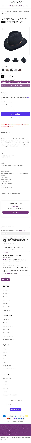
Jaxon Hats (5, 362)
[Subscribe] (23, 404)
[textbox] (15, 228)
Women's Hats (6, 293)
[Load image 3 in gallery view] (23, 60)
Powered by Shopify (20, 421)
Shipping (2, 94)
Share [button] (4, 89)
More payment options (15, 117)
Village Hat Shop (7, 365)
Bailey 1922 (8, 11)
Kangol (4, 355)
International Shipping (8, 339)
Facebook (5, 388)
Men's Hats (5, 290)
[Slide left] (1, 60)
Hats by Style (6, 303)
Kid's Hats (5, 296)
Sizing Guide (6, 319)
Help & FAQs (6, 329)
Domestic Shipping (7, 336)
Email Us (5, 381)
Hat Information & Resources (10, 395)
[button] (3, 6)
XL (12, 76)
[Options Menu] (16, 249)
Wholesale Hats (7, 306)
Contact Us (5, 322)
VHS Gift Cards (6, 310)
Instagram (5, 385)
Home (2, 11)
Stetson (5, 352)
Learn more (22, 230)
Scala (4, 359)
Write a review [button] (15, 212)
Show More (5, 279)
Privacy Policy (6, 332)
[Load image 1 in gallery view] (7, 60)
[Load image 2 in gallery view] (15, 60)
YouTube (5, 391)
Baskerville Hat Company (9, 369)
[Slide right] (29, 60)
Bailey (4, 349)
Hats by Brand (6, 300)
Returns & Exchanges (8, 326)
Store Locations (7, 378)
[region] (15, 83)
